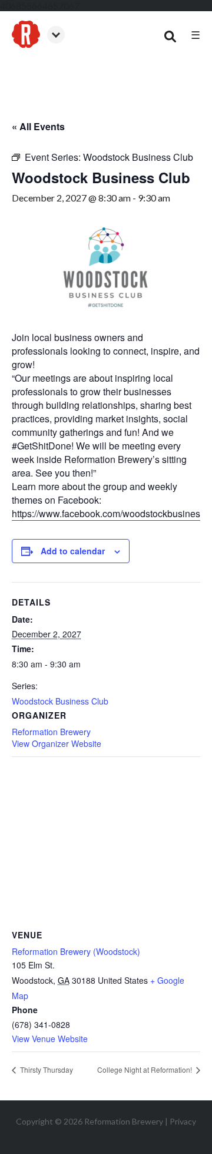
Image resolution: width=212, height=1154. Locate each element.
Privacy (183, 1121)
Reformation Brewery (51, 732)
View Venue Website (50, 1038)
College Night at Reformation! (145, 1069)
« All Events (38, 126)
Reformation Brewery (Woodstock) (76, 951)
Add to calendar (73, 551)
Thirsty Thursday (45, 1069)
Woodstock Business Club (60, 701)
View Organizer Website (56, 743)
